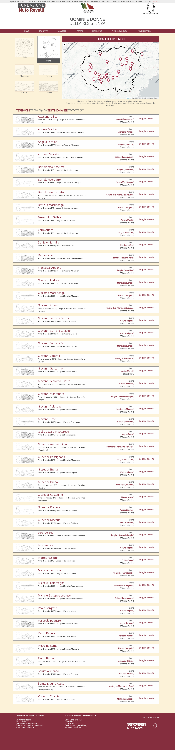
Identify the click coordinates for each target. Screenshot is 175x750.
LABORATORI (97, 31)
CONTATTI (62, 31)
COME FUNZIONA (144, 31)
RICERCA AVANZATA (119, 31)
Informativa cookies (151, 717)
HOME (26, 31)
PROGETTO (43, 31)
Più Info (156, 1)
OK (163, 1)
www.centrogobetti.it (25, 727)
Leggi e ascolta (146, 118)
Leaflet (128, 98)
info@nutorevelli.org (78, 725)
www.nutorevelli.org (73, 727)
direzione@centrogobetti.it (32, 725)
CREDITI (80, 31)
